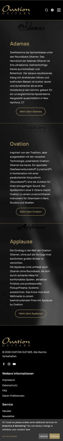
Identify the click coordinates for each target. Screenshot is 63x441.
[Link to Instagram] (9, 364)
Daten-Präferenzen (13, 395)
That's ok (54, 436)
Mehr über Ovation (31, 211)
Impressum (8, 380)
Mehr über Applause (30, 313)
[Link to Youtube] (14, 364)
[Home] (16, 9)
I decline (43, 436)
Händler (6, 411)
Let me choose (9, 436)
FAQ (4, 390)
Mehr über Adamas (31, 111)
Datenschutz (9, 385)
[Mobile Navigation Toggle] (59, 10)
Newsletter (8, 416)
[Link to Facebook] (3, 364)
